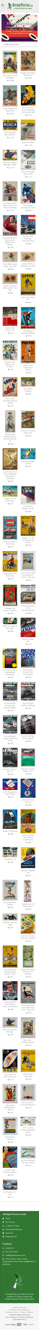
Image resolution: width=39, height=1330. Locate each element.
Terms (16, 1312)
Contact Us (10, 1248)
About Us (9, 1233)
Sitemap (9, 1312)
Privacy (22, 1312)
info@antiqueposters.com (15, 1255)
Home (8, 1218)
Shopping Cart (11, 1236)
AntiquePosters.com (19, 1307)
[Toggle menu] (3, 5)
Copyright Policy (19, 1319)
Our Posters (10, 1222)
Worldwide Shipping (14, 1229)
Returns (30, 1312)
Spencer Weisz (12, 1226)
